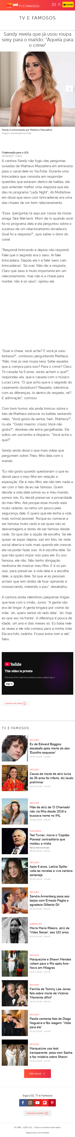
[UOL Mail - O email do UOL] (54, 4)
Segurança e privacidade (37, 1132)
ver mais (35, 1073)
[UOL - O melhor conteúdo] (13, 5)
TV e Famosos (37, 17)
